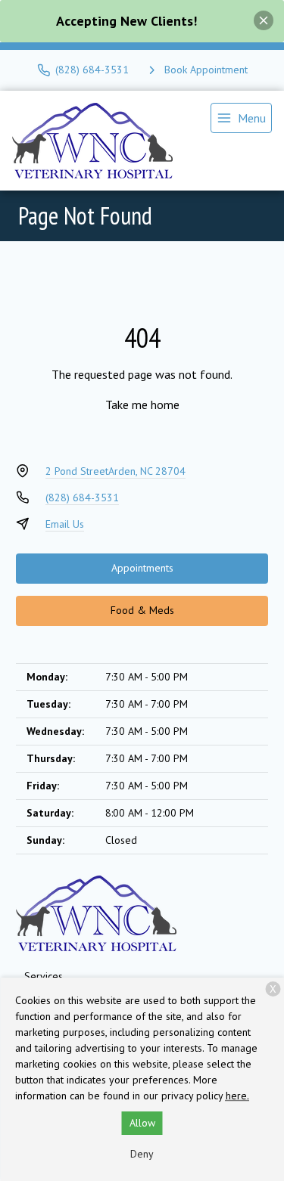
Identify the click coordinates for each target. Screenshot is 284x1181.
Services (43, 976)
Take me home (142, 404)
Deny (142, 1154)
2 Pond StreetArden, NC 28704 (115, 471)
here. (237, 1095)
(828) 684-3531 (82, 497)
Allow (142, 1123)
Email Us (64, 524)
